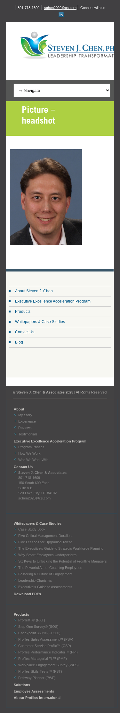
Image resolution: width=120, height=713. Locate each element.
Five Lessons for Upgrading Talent (45, 542)
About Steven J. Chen (34, 291)
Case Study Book (31, 529)
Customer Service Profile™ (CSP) (44, 646)
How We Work (29, 453)
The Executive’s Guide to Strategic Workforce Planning (60, 548)
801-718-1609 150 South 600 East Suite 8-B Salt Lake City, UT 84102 (42, 483)
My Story (25, 415)
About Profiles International (37, 698)
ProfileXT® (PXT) (31, 620)
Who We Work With (33, 460)
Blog (19, 342)
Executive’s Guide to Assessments (45, 587)
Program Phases (31, 447)
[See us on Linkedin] (60, 14)
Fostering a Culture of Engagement (45, 574)
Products (22, 311)
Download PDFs (27, 594)
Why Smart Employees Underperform (47, 555)
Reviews (25, 428)
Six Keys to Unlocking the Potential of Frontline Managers (62, 561)
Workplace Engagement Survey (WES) (48, 665)
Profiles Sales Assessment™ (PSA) (45, 639)
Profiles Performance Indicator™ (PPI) (48, 652)
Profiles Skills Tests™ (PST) (40, 671)
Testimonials (27, 434)
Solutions (22, 685)
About (19, 409)
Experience (27, 421)
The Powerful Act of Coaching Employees (50, 568)
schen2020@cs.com (60, 8)
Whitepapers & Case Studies (40, 322)
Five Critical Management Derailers (45, 536)
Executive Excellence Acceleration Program (53, 301)
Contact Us (24, 332)
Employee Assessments (34, 691)
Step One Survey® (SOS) (38, 626)
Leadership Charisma (35, 580)
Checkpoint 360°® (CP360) (39, 633)
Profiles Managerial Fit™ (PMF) (42, 658)
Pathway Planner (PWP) (37, 678)
